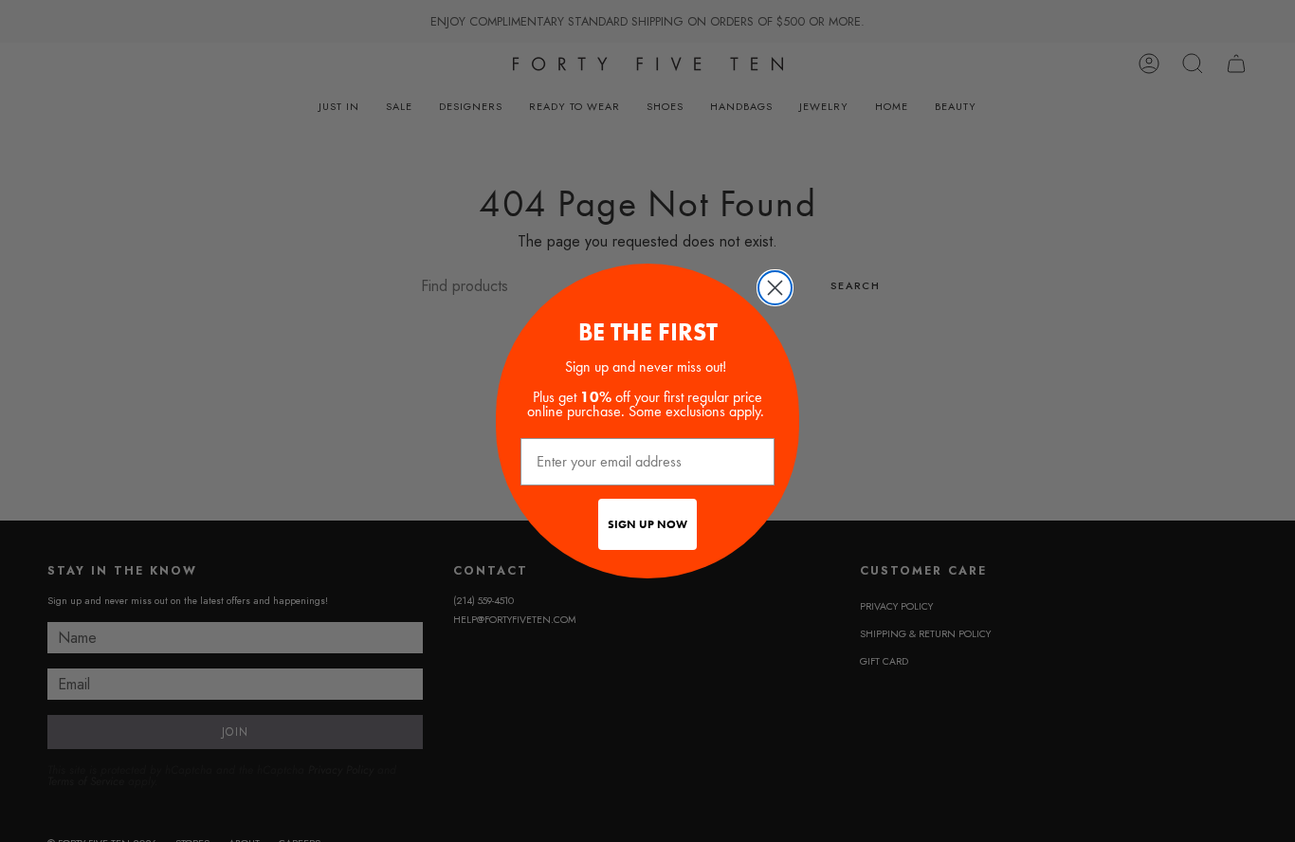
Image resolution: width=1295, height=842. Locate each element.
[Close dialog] (775, 287)
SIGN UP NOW (647, 524)
